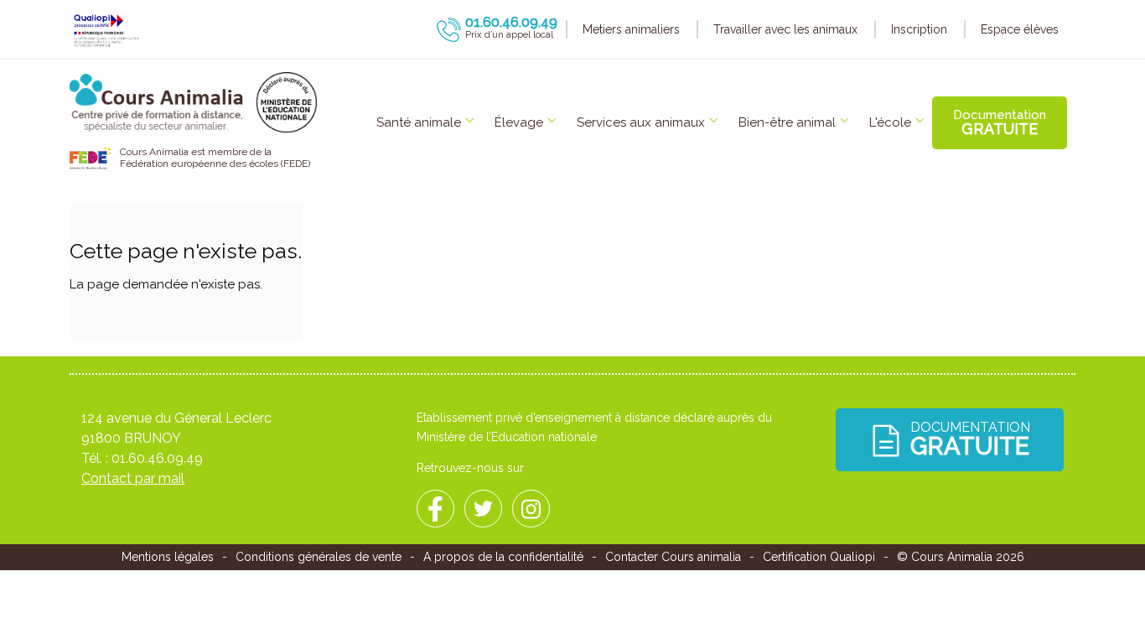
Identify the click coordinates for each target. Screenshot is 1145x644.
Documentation (999, 122)
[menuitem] (419, 123)
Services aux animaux (641, 122)
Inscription (919, 29)
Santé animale (418, 122)
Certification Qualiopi (819, 557)
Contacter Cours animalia (673, 557)
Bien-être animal (787, 122)
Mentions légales (168, 557)
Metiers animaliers (631, 29)
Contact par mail (132, 478)
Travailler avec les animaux (785, 29)
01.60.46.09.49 (157, 458)
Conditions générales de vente (319, 557)
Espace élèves (1020, 29)
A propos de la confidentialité (503, 557)
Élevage (519, 122)
